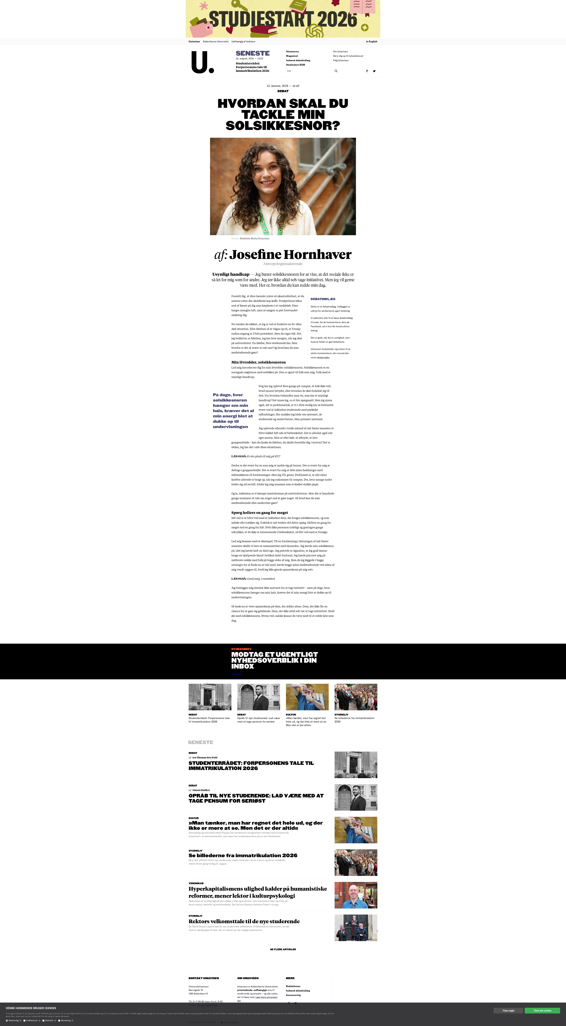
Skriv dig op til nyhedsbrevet (348, 55)
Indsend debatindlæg (298, 60)
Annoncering (293, 995)
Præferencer (33, 1020)
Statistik (50, 1020)
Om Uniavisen (340, 51)
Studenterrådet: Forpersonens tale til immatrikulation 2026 (252, 67)
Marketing (67, 1020)
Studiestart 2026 (295, 64)
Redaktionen (293, 986)
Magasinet (292, 55)
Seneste (253, 53)
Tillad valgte (508, 1010)
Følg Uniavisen (341, 60)
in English (371, 41)
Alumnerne (292, 51)
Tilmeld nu (236, 673)
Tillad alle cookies (542, 1010)
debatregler (323, 357)
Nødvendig (15, 1020)
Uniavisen (194, 41)
